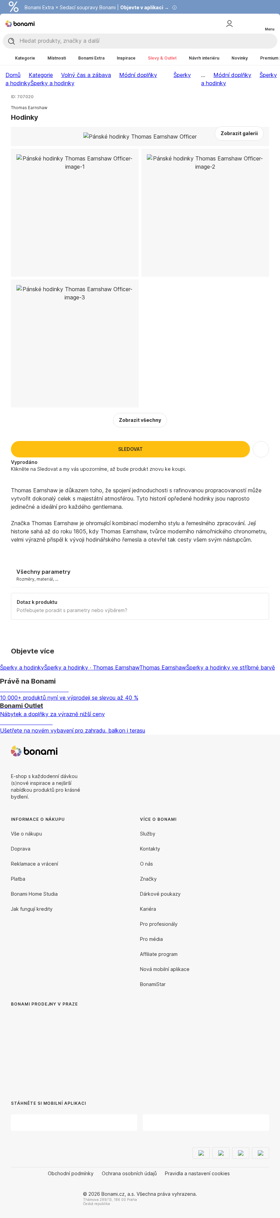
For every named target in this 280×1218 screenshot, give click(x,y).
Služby (147, 834)
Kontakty (150, 849)
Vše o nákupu (26, 834)
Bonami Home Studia (34, 894)
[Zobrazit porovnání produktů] (241, 23)
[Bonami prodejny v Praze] (67, 1047)
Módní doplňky (138, 75)
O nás (146, 864)
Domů (12, 75)
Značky (148, 879)
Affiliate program (159, 954)
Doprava (20, 849)
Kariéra (148, 909)
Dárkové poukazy (160, 894)
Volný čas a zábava (86, 75)
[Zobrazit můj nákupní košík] (255, 23)
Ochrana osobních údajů (129, 1173)
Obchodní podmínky (71, 1173)
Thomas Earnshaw (162, 667)
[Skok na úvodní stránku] (19, 23)
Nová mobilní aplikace (165, 969)
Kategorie (41, 75)
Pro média (151, 939)
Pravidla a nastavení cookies (197, 1173)
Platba (18, 879)
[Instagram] (263, 751)
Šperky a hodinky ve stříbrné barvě (230, 667)
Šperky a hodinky (52, 83)
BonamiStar (153, 984)
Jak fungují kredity (32, 909)
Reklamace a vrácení (34, 864)
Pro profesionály (159, 924)
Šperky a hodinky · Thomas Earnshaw (91, 667)
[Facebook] (247, 751)
